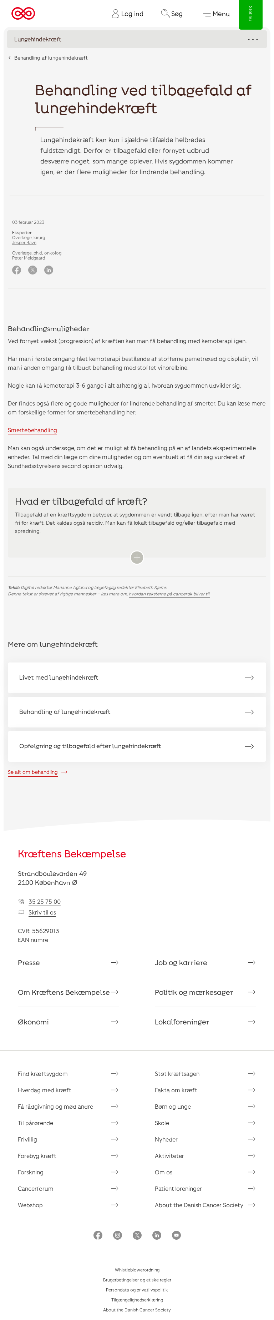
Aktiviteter (169, 1155)
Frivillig (27, 1139)
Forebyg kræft (37, 1155)
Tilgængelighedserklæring (137, 1299)
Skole (162, 1122)
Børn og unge (173, 1106)
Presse (29, 962)
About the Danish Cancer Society (199, 1204)
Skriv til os (42, 912)
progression (76, 340)
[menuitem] (124, 13)
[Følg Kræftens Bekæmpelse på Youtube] (176, 1236)
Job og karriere (181, 962)
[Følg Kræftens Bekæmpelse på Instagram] (117, 1236)
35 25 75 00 (45, 901)
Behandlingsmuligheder (49, 328)
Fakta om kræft (176, 1090)
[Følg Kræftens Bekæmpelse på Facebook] (97, 1236)
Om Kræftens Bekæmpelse (64, 992)
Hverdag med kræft (44, 1090)
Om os (163, 1172)
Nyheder (166, 1139)
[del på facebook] (16, 270)
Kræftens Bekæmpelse (72, 853)
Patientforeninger (178, 1188)
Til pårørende (35, 1122)
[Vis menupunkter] (137, 39)
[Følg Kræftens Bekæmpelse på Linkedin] (156, 1236)
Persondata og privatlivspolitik (137, 1289)
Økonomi (33, 1021)
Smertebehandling (32, 430)
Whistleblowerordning (137, 1269)
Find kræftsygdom (43, 1073)
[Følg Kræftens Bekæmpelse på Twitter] (137, 1236)
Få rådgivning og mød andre (55, 1106)
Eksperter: (22, 232)
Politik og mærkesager (194, 992)
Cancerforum (36, 1188)
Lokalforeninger (182, 1021)
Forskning (31, 1172)
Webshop (30, 1204)
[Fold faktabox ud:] (137, 557)
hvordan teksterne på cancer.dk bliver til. (169, 593)
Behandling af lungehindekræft (51, 58)
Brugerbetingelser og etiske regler (137, 1279)
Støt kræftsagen (177, 1073)
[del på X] (32, 270)
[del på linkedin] (48, 270)
